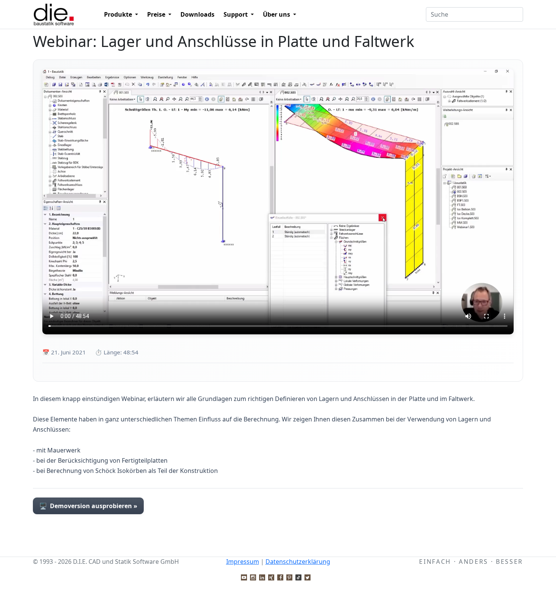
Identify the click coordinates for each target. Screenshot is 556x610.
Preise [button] (157, 14)
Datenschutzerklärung (298, 561)
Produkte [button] (119, 14)
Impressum (242, 561)
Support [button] (236, 14)
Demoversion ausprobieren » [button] (88, 506)
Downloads (197, 14)
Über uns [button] (277, 14)
